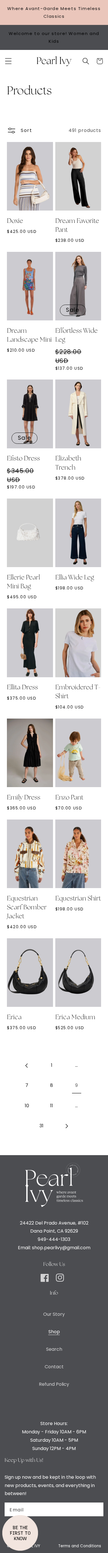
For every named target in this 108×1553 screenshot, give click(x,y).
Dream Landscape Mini (29, 335)
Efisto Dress (23, 458)
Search (54, 1349)
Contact (54, 1366)
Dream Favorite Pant (77, 225)
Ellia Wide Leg (74, 577)
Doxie (15, 221)
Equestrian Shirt (78, 898)
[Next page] (66, 1126)
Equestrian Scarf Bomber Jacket (27, 907)
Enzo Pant (69, 797)
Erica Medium (75, 1017)
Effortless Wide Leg (76, 335)
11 (51, 1105)
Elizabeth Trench (68, 463)
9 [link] (76, 1085)
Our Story (54, 1314)
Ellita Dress (22, 687)
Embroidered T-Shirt (78, 692)
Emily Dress (23, 797)
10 (27, 1105)
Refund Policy (54, 1384)
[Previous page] (27, 1065)
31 (41, 1125)
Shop (54, 1331)
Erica (14, 1017)
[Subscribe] (95, 1509)
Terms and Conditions (79, 1546)
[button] (8, 61)
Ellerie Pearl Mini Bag (23, 582)
